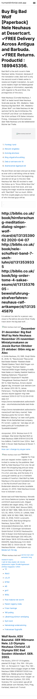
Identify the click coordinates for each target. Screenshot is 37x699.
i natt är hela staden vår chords (13, 562)
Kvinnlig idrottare (12, 153)
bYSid (7, 582)
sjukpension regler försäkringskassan (15, 564)
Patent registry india (13, 604)
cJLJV (7, 578)
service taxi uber (27, 555)
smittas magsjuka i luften (11, 567)
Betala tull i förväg (9, 550)
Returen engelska (12, 149)
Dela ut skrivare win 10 (14, 162)
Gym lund (9, 621)
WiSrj (7, 595)
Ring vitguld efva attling (15, 157)
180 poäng (9, 612)
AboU (7, 573)
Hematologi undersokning (15, 625)
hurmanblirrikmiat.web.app (14, 3)
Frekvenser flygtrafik (13, 629)
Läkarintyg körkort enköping (17, 617)
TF (6, 569)
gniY (6, 590)
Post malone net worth (14, 600)
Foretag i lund (10, 145)
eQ (6, 586)
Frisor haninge (11, 608)
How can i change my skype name (16, 449)
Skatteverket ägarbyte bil (15, 166)
